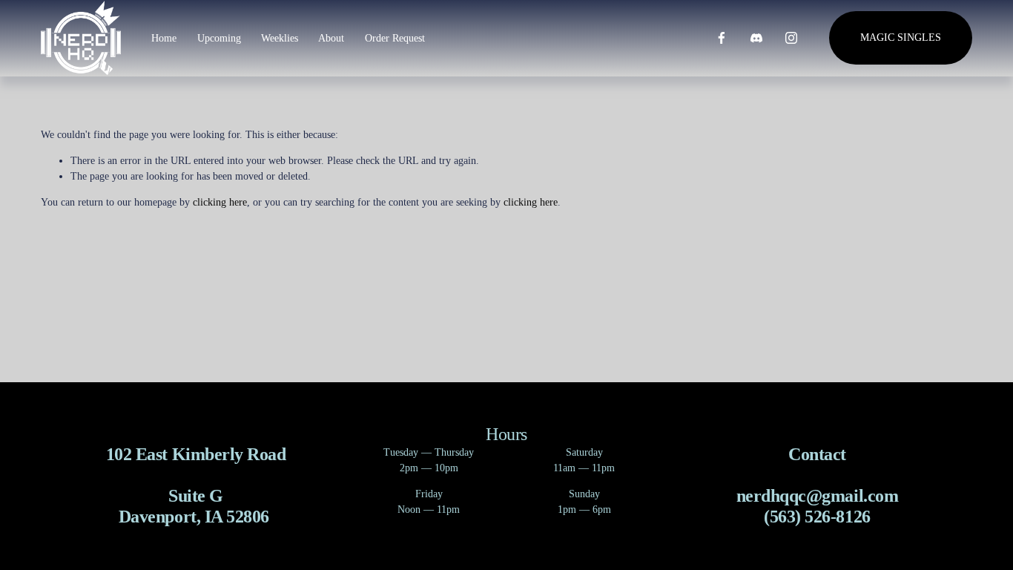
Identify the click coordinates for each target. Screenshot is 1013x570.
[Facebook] (721, 37)
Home (163, 38)
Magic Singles (900, 37)
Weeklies (279, 38)
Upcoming (219, 38)
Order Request (395, 38)
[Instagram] (791, 37)
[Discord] (756, 37)
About (331, 38)
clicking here (220, 202)
